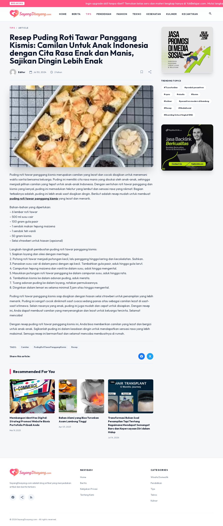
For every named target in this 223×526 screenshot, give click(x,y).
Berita (76, 14)
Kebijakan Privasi (88, 488)
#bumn (194, 94)
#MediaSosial (184, 108)
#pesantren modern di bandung (194, 101)
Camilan (25, 347)
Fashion (122, 14)
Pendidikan (103, 14)
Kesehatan (153, 14)
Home (63, 14)
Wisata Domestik (159, 477)
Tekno (136, 14)
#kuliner (168, 101)
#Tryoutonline (171, 87)
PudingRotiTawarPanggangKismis (50, 347)
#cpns (167, 94)
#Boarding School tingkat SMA (178, 115)
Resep (74, 347)
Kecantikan (190, 14)
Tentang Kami (87, 494)
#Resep (168, 108)
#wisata (180, 94)
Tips (88, 14)
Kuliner (171, 14)
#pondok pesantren (194, 87)
